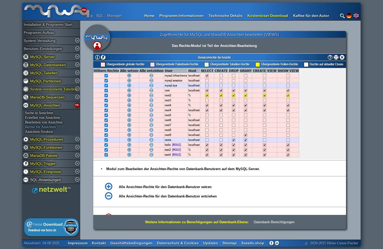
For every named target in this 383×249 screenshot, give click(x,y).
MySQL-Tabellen (44, 73)
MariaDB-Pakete (43, 155)
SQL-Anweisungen (45, 180)
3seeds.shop (252, 243)
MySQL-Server (42, 57)
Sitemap (230, 243)
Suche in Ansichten (39, 113)
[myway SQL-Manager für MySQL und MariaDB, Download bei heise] (51, 235)
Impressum (78, 243)
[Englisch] (356, 15)
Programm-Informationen (181, 16)
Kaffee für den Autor (311, 16)
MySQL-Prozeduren (46, 139)
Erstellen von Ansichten (42, 118)
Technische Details (226, 16)
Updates (210, 243)
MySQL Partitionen (45, 81)
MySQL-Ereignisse (45, 172)
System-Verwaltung (39, 41)
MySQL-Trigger (42, 163)
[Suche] (342, 16)
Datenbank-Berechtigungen (274, 222)
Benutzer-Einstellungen (43, 49)
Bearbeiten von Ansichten (44, 122)
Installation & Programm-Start (46, 24)
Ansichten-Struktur (39, 132)
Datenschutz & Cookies (178, 243)
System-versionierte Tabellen (52, 89)
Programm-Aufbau (39, 32)
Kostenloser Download (268, 16)
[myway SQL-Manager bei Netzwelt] (51, 192)
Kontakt (99, 243)
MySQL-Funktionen (46, 147)
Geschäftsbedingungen (131, 243)
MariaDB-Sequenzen (47, 97)
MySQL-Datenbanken (48, 65)
